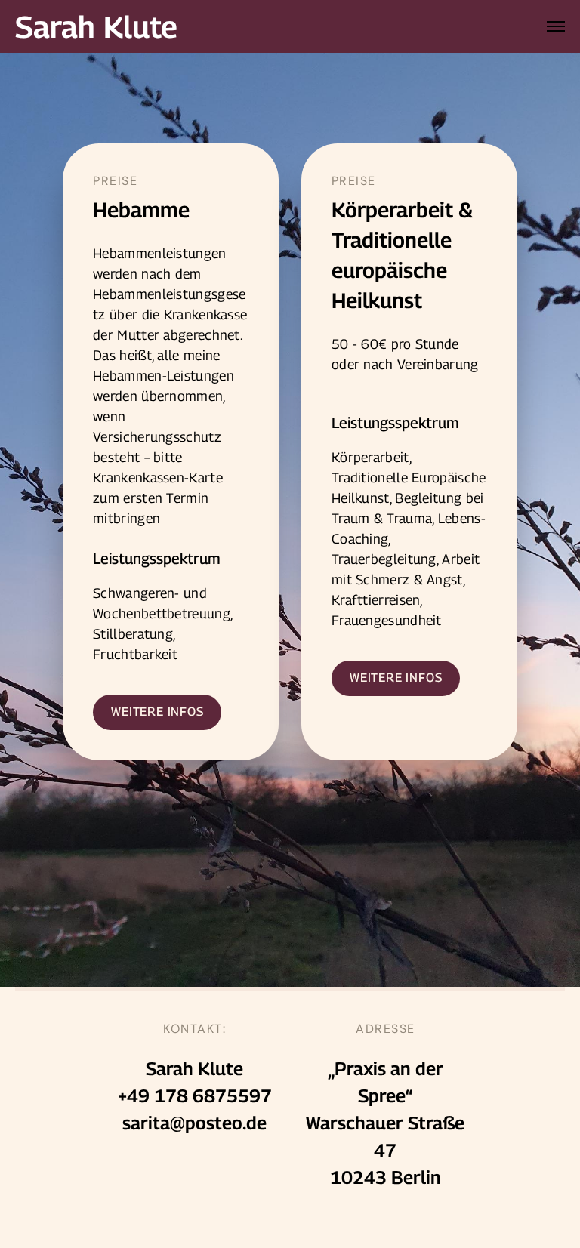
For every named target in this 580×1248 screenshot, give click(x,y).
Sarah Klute (96, 26)
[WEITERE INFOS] (157, 712)
